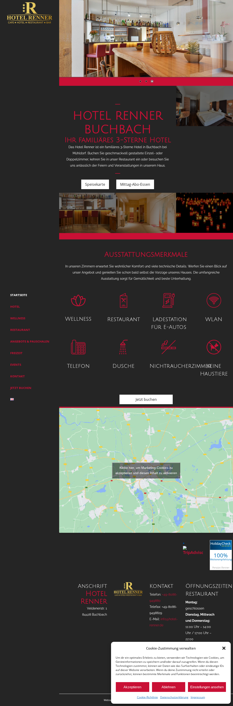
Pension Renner (220, 567)
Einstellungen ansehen (207, 687)
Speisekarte (95, 184)
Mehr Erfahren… (86, 216)
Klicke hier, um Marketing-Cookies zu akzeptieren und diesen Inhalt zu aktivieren (146, 470)
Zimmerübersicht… (206, 110)
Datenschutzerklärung (174, 697)
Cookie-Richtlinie (147, 697)
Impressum (198, 697)
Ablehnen (168, 687)
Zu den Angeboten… (206, 216)
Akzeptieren (132, 687)
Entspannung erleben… (146, 216)
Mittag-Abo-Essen (135, 184)
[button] (224, 648)
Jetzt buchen (146, 399)
